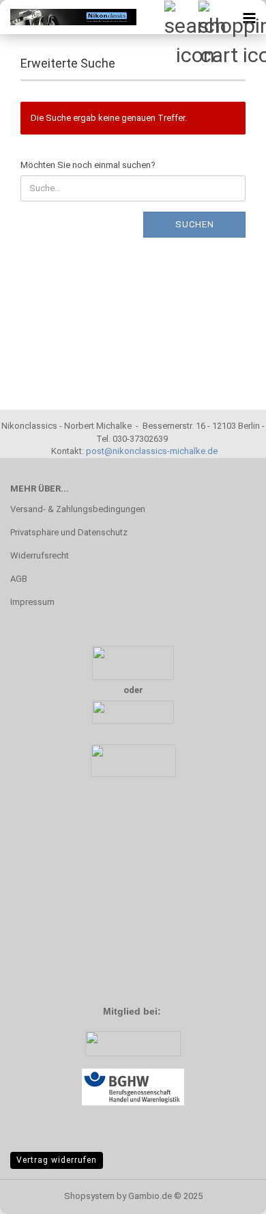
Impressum (32, 602)
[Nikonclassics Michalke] (68, 17)
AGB (18, 579)
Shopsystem (89, 1196)
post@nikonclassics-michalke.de (152, 451)
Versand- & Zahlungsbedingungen (77, 509)
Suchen (194, 224)
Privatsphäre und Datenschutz (69, 532)
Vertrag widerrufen (56, 1160)
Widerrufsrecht (39, 555)
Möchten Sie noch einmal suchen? (88, 165)
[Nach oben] (228, 1193)
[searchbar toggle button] (181, 17)
